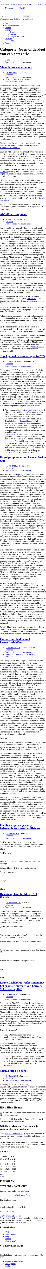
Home (7, 23)
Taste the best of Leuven (30, 410)
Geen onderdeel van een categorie (18, 77)
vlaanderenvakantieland (14, 81)
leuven (9, 79)
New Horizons (38, 346)
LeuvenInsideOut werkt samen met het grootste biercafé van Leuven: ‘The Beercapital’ (22, 986)
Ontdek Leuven (11, 1234)
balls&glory (10, 654)
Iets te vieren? (10, 1241)
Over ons (8, 39)
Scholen (8, 1239)
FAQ (12, 41)
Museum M (31, 299)
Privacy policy (10, 1264)
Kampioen (4, 288)
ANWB (15, 288)
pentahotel (9, 656)
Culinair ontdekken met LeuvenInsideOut (15, 640)
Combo (8, 28)
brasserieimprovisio (23, 654)
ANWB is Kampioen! (13, 214)
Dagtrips (13, 34)
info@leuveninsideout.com (22, 4)
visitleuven (17, 79)
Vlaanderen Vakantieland (16, 67)
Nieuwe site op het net (13, 1070)
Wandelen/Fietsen (12, 25)
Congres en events (17, 36)
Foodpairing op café (28, 421)
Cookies (8, 1266)
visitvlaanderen (27, 79)
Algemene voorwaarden (14, 1261)
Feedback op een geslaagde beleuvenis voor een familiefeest (20, 826)
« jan (2, 1176)
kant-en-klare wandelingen (15, 1134)
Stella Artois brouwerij (16, 196)
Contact (8, 43)
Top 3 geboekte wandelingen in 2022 (22, 356)
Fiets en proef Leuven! (13, 434)
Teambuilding (15, 32)
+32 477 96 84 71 (40, 4)
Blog (7, 1236)
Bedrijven (9, 30)
